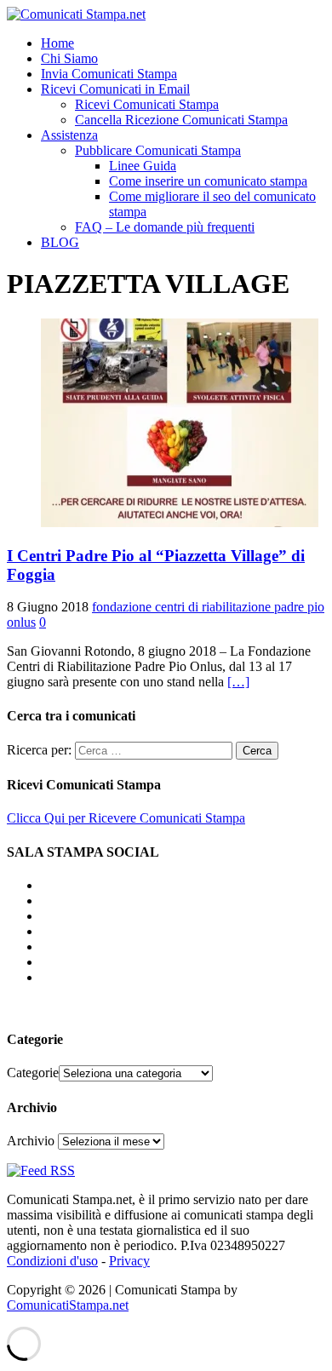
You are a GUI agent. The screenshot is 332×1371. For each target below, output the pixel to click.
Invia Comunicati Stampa (109, 73)
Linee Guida (142, 165)
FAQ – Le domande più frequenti (165, 227)
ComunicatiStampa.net (68, 1305)
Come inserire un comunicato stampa (208, 181)
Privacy (129, 1260)
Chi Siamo (69, 58)
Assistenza (69, 135)
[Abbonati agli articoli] (41, 1170)
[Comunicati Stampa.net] (76, 14)
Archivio (30, 1140)
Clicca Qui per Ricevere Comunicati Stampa (126, 818)
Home (57, 43)
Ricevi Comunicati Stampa (147, 104)
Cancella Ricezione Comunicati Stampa (181, 119)
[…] (238, 681)
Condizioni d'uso (52, 1260)
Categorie (33, 1072)
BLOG (60, 242)
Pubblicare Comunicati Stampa (158, 150)
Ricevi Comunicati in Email (115, 89)
